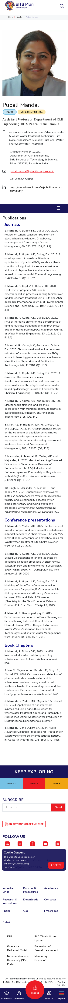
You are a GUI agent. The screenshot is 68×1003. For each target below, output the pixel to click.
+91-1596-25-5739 (21, 179)
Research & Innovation (9, 901)
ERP (9, 936)
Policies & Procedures (30, 890)
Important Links (9, 890)
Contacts (50, 899)
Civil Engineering (32, 111)
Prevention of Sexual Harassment (46, 948)
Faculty (19, 17)
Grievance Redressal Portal (17, 948)
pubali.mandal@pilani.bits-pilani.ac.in (32, 171)
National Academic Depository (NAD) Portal (18, 960)
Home (10, 17)
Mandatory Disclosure (41, 958)
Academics (51, 888)
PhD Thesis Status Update (46, 938)
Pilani (9, 111)
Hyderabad (51, 911)
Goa (26, 911)
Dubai (6, 922)
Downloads (30, 899)
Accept (56, 865)
